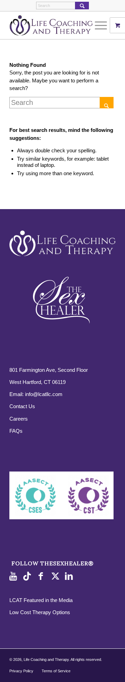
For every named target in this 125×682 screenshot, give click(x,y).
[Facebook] (42, 576)
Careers (18, 419)
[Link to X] (56, 576)
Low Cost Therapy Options (39, 612)
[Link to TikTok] (28, 576)
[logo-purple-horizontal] (51, 25)
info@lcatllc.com (43, 394)
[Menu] (97, 25)
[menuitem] (102, 25)
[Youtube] (14, 576)
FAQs (16, 431)
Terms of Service (56, 671)
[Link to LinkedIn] (70, 576)
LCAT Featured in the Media (41, 600)
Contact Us (22, 406)
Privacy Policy (21, 671)
